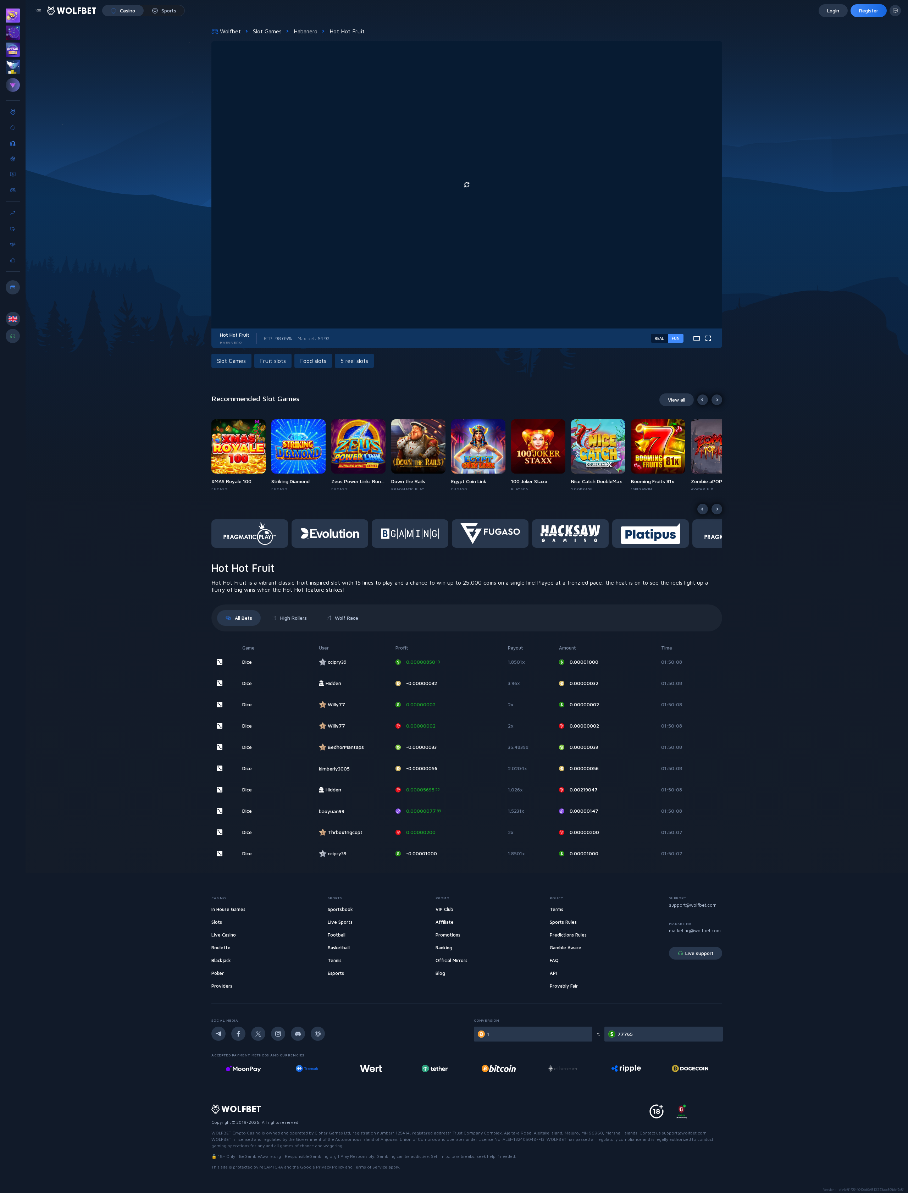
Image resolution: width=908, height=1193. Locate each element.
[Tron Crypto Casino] (690, 1068)
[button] (241, 455)
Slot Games (267, 31)
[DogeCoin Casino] (626, 1068)
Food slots (313, 361)
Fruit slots (273, 361)
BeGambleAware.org (260, 1156)
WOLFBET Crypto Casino (236, 1133)
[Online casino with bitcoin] (435, 1068)
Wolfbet (230, 31)
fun (676, 338)
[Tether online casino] (371, 1068)
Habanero (305, 31)
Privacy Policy (330, 1167)
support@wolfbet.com (692, 905)
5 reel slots (354, 361)
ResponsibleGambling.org (311, 1156)
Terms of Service (370, 1167)
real (659, 338)
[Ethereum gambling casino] (499, 1068)
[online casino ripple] (562, 1068)
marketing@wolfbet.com (695, 930)
